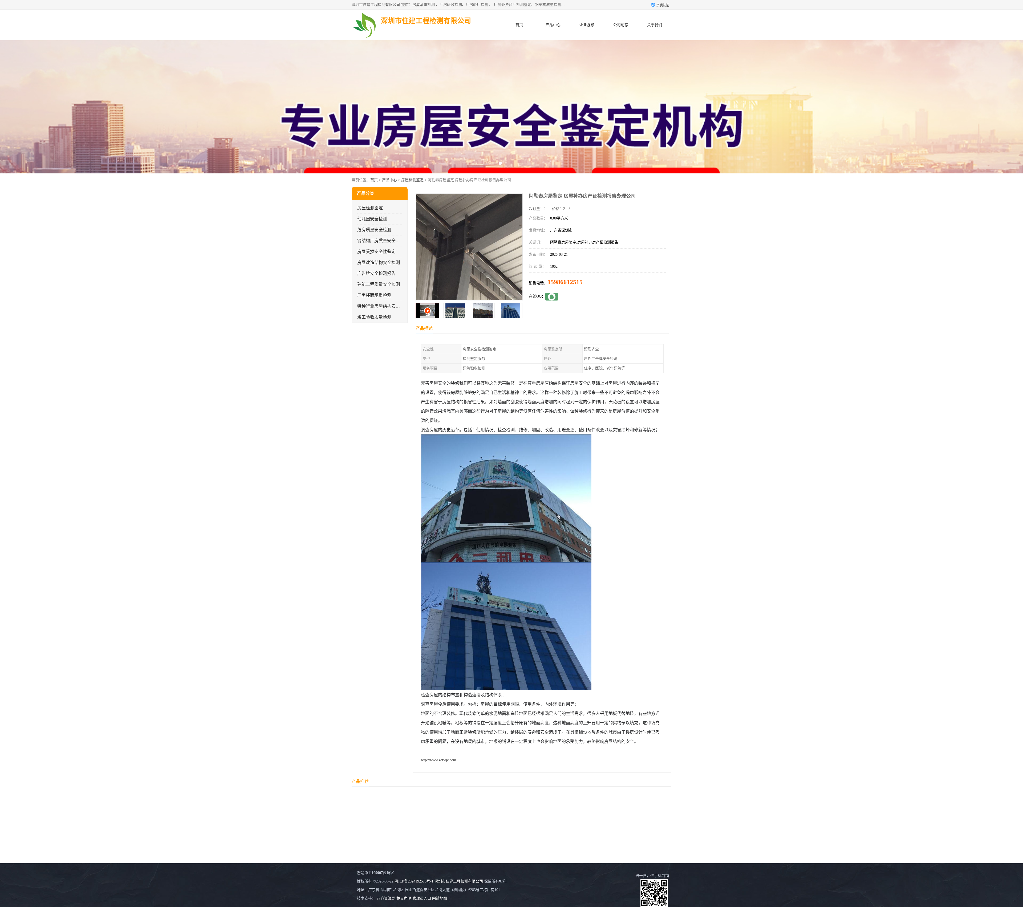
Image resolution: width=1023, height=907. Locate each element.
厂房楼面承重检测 (374, 295)
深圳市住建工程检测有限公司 (459, 881)
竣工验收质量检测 (374, 317)
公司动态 (620, 25)
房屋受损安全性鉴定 (376, 251)
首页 (519, 25)
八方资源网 (386, 898)
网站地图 (439, 898)
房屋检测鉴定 (412, 180)
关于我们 (654, 25)
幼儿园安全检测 (372, 219)
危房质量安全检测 (374, 229)
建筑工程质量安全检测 (378, 284)
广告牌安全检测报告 (376, 273)
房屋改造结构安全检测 (378, 262)
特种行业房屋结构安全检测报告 (387, 306)
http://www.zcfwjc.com (438, 760)
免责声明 (403, 898)
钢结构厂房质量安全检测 (380, 240)
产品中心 (553, 25)
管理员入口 (421, 898)
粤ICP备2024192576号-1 (414, 881)
